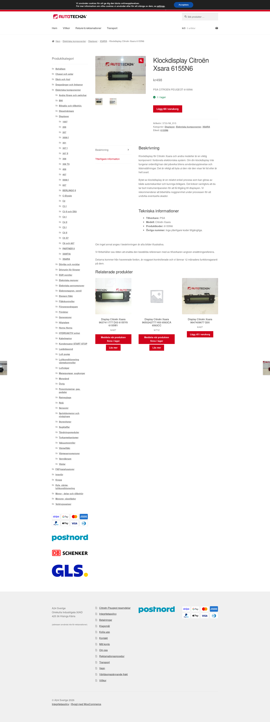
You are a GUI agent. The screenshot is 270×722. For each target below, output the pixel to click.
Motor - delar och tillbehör (69, 493)
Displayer (93, 41)
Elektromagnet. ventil (70, 290)
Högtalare (64, 322)
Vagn (102, 668)
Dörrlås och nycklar (69, 264)
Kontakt (103, 638)
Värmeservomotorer (69, 453)
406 (64, 169)
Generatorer (65, 317)
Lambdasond (66, 349)
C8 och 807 (68, 243)
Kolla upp (104, 632)
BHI (61, 100)
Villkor (66, 28)
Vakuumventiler (67, 442)
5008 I (65, 179)
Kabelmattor (65, 338)
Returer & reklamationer (88, 28)
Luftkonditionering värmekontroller (69, 361)
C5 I (64, 227)
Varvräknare (65, 458)
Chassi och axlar (64, 73)
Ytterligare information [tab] (107, 159)
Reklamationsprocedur (111, 656)
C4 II (64, 222)
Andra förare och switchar (73, 95)
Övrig (62, 383)
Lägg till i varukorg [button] (200, 334)
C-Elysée (67, 195)
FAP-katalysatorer (64, 469)
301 (64, 142)
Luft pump (64, 354)
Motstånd (64, 378)
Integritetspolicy (108, 614)
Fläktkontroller (67, 301)
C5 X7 (65, 237)
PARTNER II (68, 248)
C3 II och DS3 (69, 211)
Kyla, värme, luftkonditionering (65, 487)
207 (64, 132)
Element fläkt (66, 296)
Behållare (60, 68)
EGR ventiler (65, 274)
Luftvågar (64, 367)
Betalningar (105, 620)
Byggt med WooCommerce (86, 704)
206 (64, 126)
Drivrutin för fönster (69, 269)
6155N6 (164, 130)
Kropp (58, 479)
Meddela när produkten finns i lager (113, 339)
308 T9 (66, 163)
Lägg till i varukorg (168, 109)
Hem (54, 28)
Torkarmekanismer (68, 437)
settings (161, 6)
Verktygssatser (63, 504)
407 (64, 174)
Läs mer (113, 347)
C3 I (64, 206)
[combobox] (200, 16)
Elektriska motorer (68, 280)
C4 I (64, 216)
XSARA (103, 41)
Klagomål (104, 626)
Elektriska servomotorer (71, 285)
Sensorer (63, 407)
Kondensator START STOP (73, 343)
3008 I (65, 137)
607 (64, 185)
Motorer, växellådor (65, 498)
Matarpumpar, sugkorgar (72, 373)
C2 (63, 200)
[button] (141, 60)
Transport (112, 28)
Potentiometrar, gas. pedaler (69, 390)
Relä (61, 402)
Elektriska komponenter (74, 41)
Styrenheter (65, 421)
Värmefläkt (64, 448)
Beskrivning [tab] (101, 150)
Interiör (59, 474)
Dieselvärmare (66, 111)
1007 (65, 121)
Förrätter (63, 311)
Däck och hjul (62, 79)
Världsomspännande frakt (113, 674)
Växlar (62, 464)
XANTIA (66, 253)
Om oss (103, 650)
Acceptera (184, 4)
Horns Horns (65, 327)
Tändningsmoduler (69, 432)
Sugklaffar (64, 427)
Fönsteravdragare (68, 306)
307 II (65, 153)
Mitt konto (104, 644)
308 (64, 158)
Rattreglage (65, 397)
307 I (65, 148)
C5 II (64, 232)
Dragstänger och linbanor (69, 84)
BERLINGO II (69, 190)
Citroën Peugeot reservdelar (114, 608)
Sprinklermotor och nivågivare (69, 415)
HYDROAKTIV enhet (69, 333)
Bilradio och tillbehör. (70, 105)
